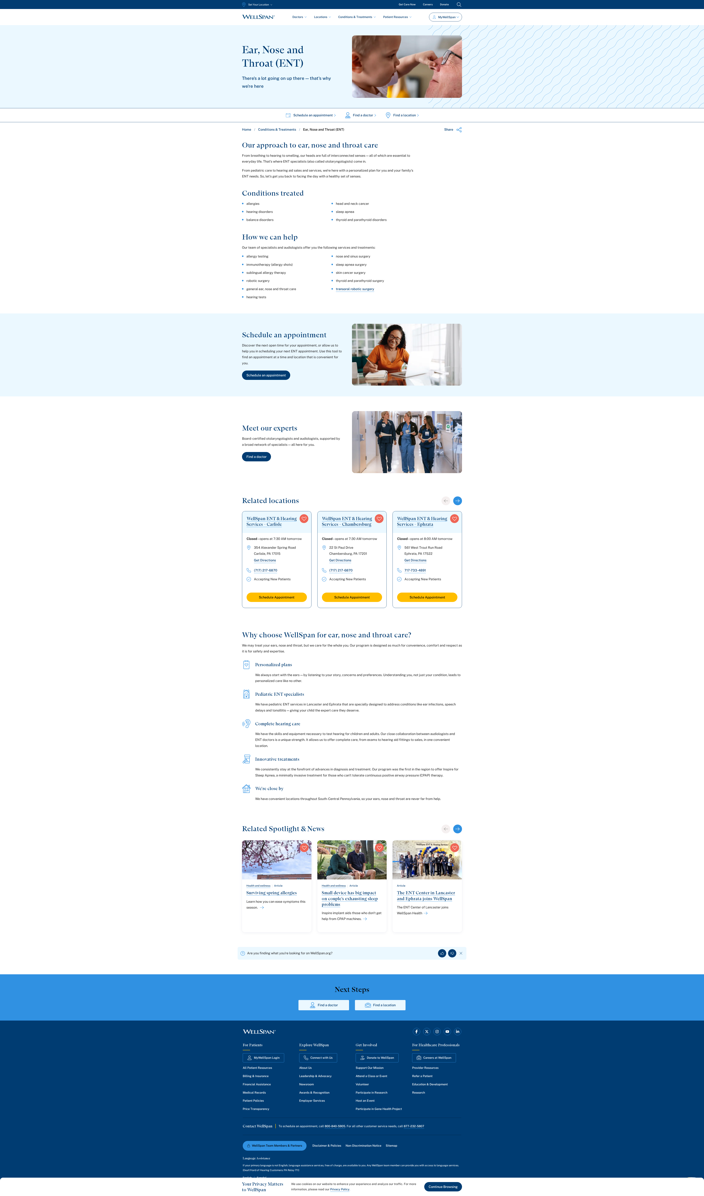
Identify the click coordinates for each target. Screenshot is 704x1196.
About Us (305, 1068)
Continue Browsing (443, 1187)
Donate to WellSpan (380, 1057)
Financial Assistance (257, 1084)
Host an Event (365, 1100)
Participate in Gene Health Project (379, 1109)
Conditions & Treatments (355, 17)
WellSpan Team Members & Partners (277, 1145)
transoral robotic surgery (355, 289)
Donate (444, 4)
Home (246, 129)
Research (418, 1092)
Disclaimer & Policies (326, 1145)
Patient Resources (395, 17)
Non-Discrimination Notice (363, 1145)
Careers (428, 4)
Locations (320, 17)
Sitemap (391, 1145)
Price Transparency (256, 1109)
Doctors (297, 17)
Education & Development (430, 1084)
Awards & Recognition (314, 1092)
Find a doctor (363, 115)
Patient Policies (253, 1100)
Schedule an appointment (313, 115)
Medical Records (254, 1092)
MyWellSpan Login (267, 1057)
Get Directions (265, 560)
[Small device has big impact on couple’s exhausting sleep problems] (364, 919)
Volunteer (362, 1084)
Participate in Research (371, 1092)
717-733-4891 (415, 570)
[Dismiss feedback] (461, 953)
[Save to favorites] (304, 518)
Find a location (404, 115)
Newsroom (306, 1084)
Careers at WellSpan (437, 1057)
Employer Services (312, 1100)
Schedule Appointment (276, 597)
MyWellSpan (447, 17)
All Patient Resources (257, 1068)
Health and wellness (258, 885)
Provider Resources (425, 1068)
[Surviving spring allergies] (261, 907)
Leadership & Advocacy (315, 1076)
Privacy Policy (339, 1189)
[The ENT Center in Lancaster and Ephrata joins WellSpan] (425, 913)
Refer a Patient (422, 1076)
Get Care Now (407, 4)
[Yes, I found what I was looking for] (442, 953)
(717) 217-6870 (265, 570)
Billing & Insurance (256, 1076)
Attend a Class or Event (371, 1076)
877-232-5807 (414, 1126)
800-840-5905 (335, 1126)
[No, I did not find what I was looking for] (452, 953)
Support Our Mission (370, 1068)
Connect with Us (321, 1057)
